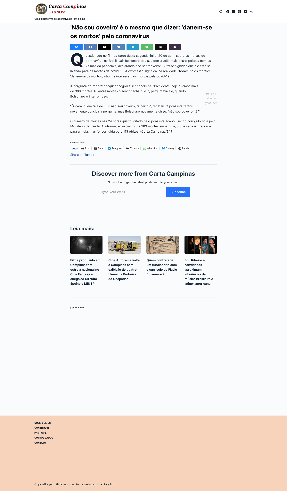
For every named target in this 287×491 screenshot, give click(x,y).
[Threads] (239, 11)
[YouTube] (245, 11)
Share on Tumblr (82, 154)
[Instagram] (233, 11)
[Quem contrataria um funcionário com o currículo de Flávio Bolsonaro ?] (162, 245)
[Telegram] (133, 47)
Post (75, 148)
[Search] (220, 11)
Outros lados (43, 437)
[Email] (175, 47)
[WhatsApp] (147, 47)
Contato (40, 442)
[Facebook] (227, 11)
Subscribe (178, 192)
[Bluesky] (76, 47)
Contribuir (41, 427)
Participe (40, 432)
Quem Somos (42, 422)
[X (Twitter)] (104, 47)
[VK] (251, 11)
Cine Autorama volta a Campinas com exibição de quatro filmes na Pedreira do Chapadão (124, 269)
